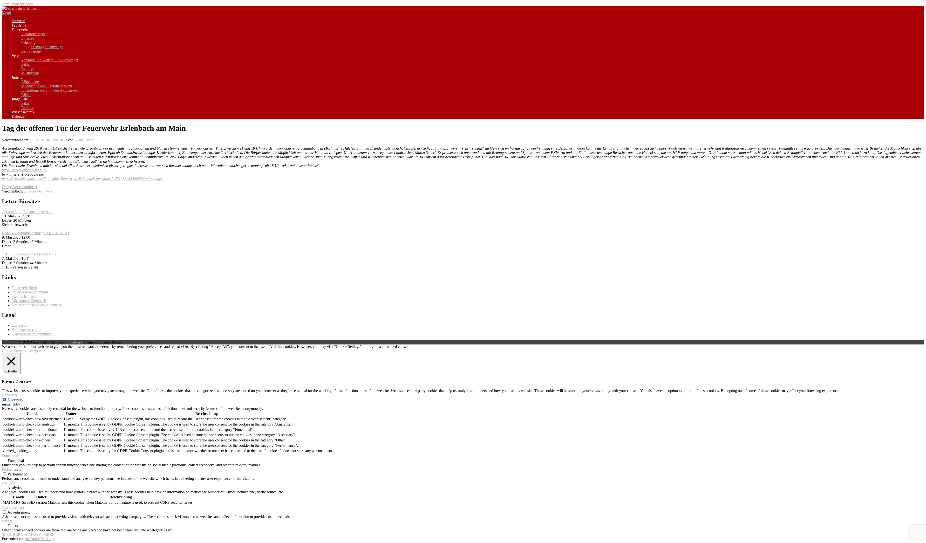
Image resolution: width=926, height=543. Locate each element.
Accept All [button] (35, 351)
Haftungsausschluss (26, 330)
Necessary (15, 400)
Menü (6, 13)
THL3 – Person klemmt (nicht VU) (29, 254)
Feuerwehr (20, 29)
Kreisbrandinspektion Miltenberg (37, 305)
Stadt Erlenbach (24, 296)
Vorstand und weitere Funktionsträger (49, 60)
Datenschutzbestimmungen (32, 334)
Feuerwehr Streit (24, 288)
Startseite (18, 21)
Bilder (26, 64)
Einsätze (27, 38)
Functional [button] (10, 456)
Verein (16, 56)
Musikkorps (30, 73)
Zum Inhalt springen (17, 4)
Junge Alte (20, 99)
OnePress (75, 342)
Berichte (27, 108)
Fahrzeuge (29, 43)
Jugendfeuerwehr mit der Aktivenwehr (50, 90)
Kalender (19, 116)
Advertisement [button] (13, 507)
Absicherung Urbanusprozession (27, 212)
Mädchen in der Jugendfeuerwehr (46, 86)
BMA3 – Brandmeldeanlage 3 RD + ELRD (35, 233)
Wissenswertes (23, 112)
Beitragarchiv (31, 51)
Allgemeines (30, 82)
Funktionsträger (33, 34)
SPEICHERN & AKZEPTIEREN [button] (28, 534)
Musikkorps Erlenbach (29, 301)
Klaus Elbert (84, 140)
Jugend (17, 77)
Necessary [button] (10, 395)
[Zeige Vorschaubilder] (19, 187)
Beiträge (27, 69)
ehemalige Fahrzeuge (47, 47)
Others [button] (7, 521)
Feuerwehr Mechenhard (30, 292)
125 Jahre (19, 25)
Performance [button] (11, 469)
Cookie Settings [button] (14, 351)
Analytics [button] (9, 483)
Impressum (20, 325)
